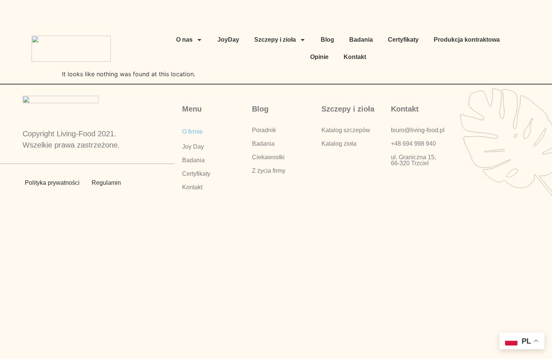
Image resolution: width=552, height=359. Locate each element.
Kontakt (355, 57)
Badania (361, 39)
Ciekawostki (268, 157)
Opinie (319, 57)
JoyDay (228, 39)
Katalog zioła (338, 143)
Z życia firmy (268, 170)
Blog (327, 39)
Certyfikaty (403, 39)
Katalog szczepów (345, 130)
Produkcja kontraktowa (467, 39)
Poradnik (264, 130)
